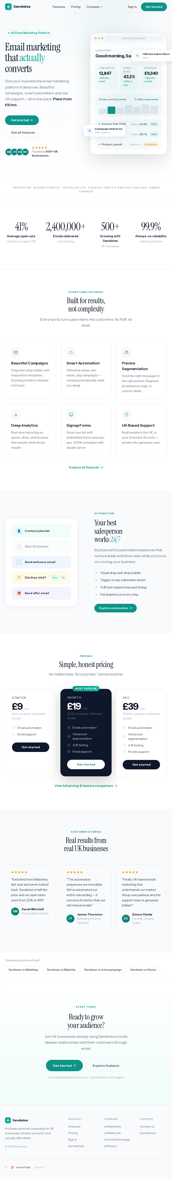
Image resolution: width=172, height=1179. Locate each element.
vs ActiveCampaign (117, 1139)
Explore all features (84, 467)
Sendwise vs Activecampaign (103, 969)
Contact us (147, 1126)
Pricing (76, 7)
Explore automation (113, 608)
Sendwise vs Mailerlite (61, 969)
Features (59, 7)
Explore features (106, 1065)
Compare (93, 7)
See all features (23, 133)
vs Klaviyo (110, 1146)
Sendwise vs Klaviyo (143, 969)
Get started (154, 7)
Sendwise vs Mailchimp (23, 969)
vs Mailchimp (112, 1126)
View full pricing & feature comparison (84, 786)
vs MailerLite (112, 1133)
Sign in (132, 7)
